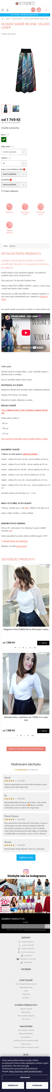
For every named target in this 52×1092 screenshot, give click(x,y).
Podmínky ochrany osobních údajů (26, 1040)
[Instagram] (40, 210)
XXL (35, 647)
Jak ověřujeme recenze (26, 1030)
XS (15, 647)
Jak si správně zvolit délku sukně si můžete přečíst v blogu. (24, 439)
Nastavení (25, 1077)
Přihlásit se (47, 926)
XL (30, 647)
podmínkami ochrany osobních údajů (35, 930)
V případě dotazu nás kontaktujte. (14, 541)
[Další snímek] (49, 70)
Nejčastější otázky (26, 987)
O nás (26, 991)
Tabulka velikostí (26, 1009)
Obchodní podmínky (26, 1033)
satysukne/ (28, 955)
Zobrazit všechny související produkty (26, 749)
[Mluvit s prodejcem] (9, 210)
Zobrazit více (26, 857)
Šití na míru (26, 1019)
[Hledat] (2, 10)
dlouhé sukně (21, 546)
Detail (44, 643)
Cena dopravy (26, 1044)
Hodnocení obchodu (26, 764)
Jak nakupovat (26, 1037)
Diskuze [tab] (12, 246)
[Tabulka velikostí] (9, 228)
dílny (27, 508)
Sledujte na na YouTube (28, 959)
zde (27, 1065)
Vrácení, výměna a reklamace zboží (26, 1047)
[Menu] (46, 10)
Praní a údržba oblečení (26, 1016)
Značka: (8, 34)
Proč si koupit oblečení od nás (26, 984)
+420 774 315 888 (27, 945)
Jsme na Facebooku (28, 952)
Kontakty (26, 998)
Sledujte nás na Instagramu (26, 876)
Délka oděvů (26, 1012)
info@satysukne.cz (28, 942)
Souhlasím (37, 1085)
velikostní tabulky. (30, 454)
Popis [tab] (5, 246)
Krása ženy (26, 994)
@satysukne (28, 962)
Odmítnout (13, 1085)
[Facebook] (25, 210)
